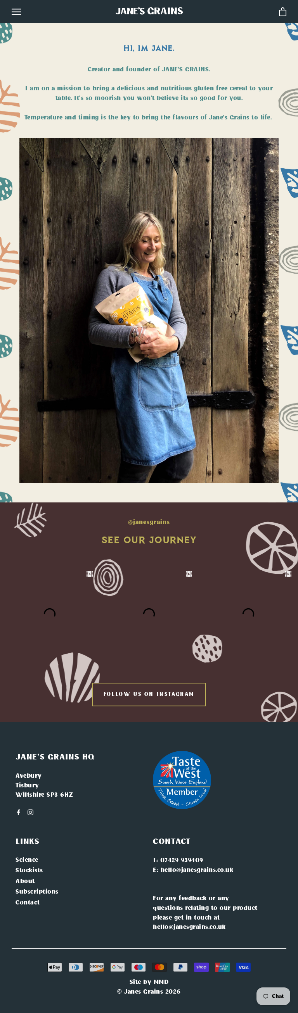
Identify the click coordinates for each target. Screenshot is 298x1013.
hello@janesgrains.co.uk (197, 870)
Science (27, 860)
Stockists (29, 871)
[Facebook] (18, 813)
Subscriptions (37, 892)
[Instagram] (30, 813)
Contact (28, 903)
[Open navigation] (16, 12)
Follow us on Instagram (149, 694)
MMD (161, 982)
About (25, 881)
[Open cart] (282, 11)
